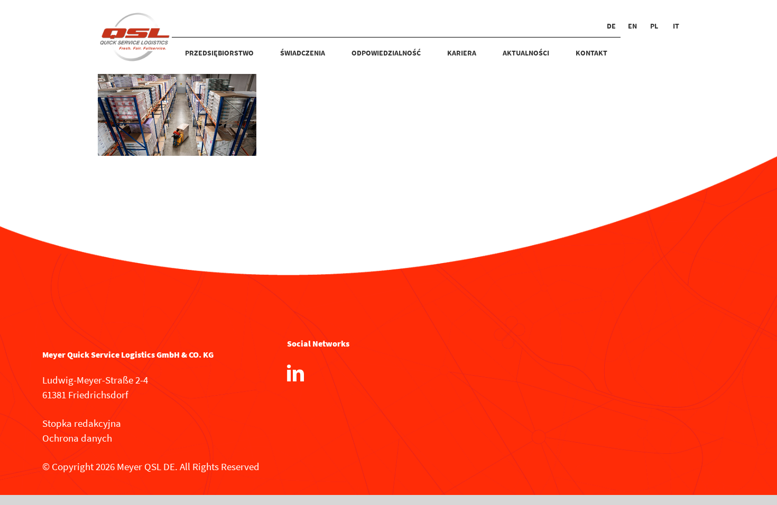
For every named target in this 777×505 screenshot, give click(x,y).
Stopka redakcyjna (81, 423)
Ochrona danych (77, 438)
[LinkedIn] (295, 372)
